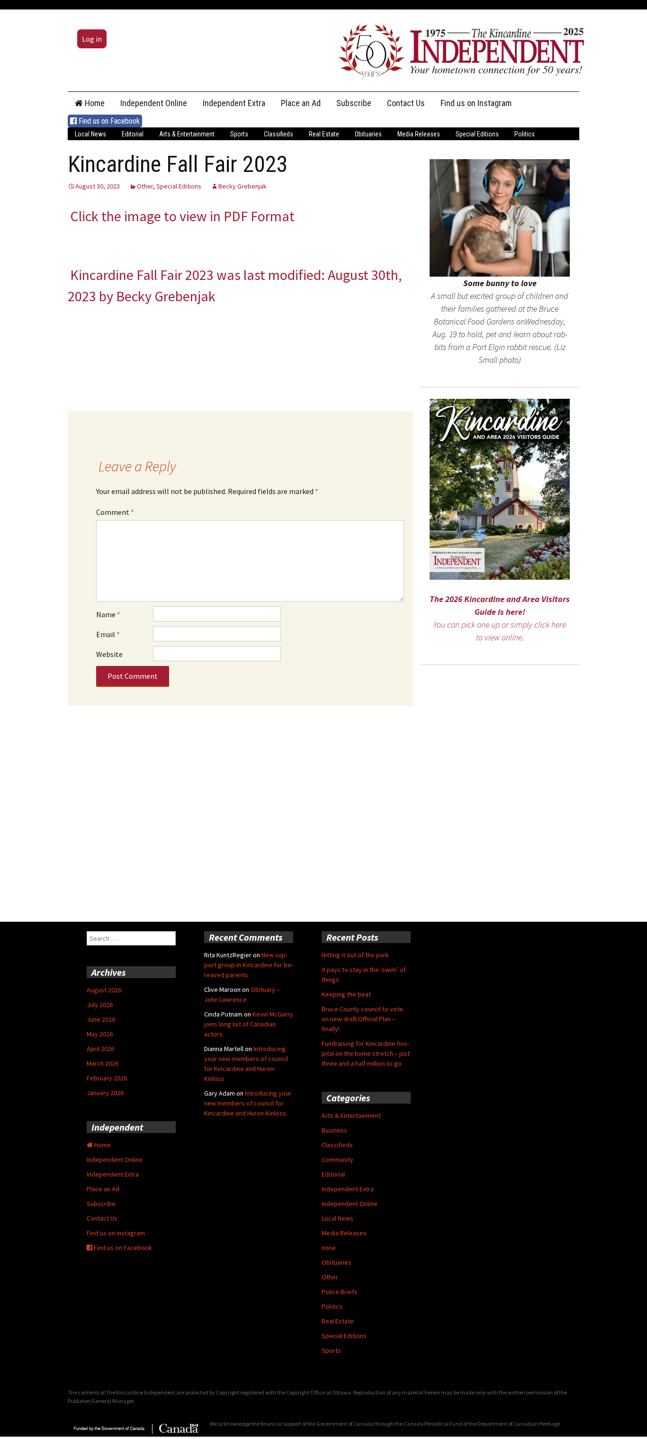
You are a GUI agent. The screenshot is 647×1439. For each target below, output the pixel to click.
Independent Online (153, 103)
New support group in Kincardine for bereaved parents (248, 965)
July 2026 (100, 1004)
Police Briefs (340, 1291)
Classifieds (278, 134)
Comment (115, 512)
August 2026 (104, 990)
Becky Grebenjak (242, 186)
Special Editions (477, 134)
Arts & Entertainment (187, 134)
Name (108, 614)
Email (108, 634)
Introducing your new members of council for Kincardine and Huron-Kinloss (247, 1103)
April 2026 (100, 1048)
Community (337, 1159)
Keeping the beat (346, 994)
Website (109, 654)
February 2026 (107, 1078)
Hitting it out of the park (355, 955)
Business (334, 1130)
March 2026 (102, 1063)
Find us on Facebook (108, 121)
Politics (524, 134)
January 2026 (105, 1092)
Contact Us (406, 103)
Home (94, 103)
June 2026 (101, 1019)
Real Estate (324, 134)
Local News (90, 134)
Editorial (133, 134)
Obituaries (368, 134)
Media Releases (418, 134)
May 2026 (100, 1034)
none (329, 1247)
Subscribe (353, 103)
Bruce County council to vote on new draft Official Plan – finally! (362, 1019)
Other (145, 186)
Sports (239, 134)
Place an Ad (301, 103)
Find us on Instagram (476, 103)
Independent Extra (234, 103)
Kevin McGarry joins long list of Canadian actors (248, 1024)
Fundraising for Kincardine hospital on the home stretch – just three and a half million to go (366, 1053)
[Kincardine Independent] (458, 49)
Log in (92, 39)
